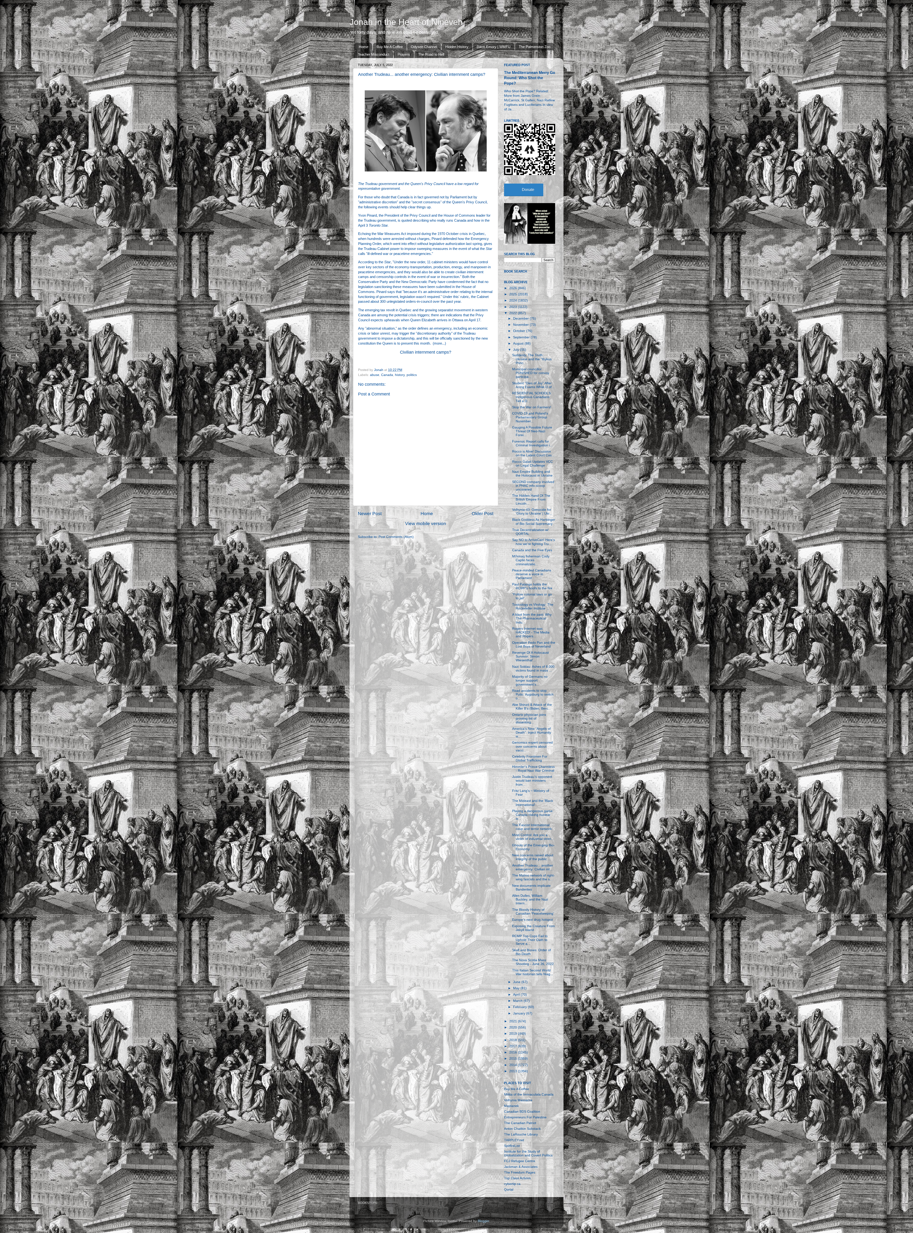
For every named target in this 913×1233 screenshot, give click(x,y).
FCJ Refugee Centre (519, 1161)
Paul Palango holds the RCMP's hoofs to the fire (532, 586)
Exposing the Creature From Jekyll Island (533, 928)
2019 (513, 1033)
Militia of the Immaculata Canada (529, 1094)
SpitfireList (512, 1146)
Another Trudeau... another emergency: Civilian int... (532, 867)
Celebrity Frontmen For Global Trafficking (529, 758)
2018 (513, 1040)
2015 (513, 1058)
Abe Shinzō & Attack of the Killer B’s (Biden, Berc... (532, 706)
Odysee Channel (424, 47)
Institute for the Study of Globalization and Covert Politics (528, 1153)
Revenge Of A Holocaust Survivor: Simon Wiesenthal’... (530, 656)
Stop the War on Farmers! (531, 407)
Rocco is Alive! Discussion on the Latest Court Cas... (533, 453)
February (520, 1007)
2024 (513, 300)
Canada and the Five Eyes (532, 550)
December (521, 318)
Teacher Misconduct (373, 54)
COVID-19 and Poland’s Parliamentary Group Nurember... (530, 417)
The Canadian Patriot (520, 1123)
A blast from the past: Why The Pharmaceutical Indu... (532, 618)
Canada (387, 375)
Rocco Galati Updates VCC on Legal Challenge (532, 463)
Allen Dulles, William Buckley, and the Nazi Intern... (530, 899)
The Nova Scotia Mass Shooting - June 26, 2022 (533, 962)
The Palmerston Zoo (534, 47)
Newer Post (370, 513)
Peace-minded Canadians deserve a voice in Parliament (531, 574)
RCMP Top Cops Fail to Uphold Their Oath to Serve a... (530, 939)
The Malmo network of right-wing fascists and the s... (533, 877)
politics (412, 375)
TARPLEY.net (514, 1140)
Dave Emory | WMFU (493, 47)
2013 (513, 1071)
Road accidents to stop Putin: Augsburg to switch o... (533, 694)
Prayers (404, 54)
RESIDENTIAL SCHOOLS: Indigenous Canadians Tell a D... (532, 397)
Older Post (482, 513)
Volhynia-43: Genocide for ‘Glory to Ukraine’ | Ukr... (532, 511)
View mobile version (425, 523)
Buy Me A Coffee (390, 47)
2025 (513, 294)
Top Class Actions (517, 1178)
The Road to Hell (431, 54)
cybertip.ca (512, 1184)
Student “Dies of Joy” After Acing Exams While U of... (533, 385)
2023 (513, 307)
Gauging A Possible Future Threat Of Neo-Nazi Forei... (532, 431)
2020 (513, 1027)
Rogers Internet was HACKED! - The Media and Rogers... (530, 632)
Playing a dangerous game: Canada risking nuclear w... (533, 814)
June (517, 982)
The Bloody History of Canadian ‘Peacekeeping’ (533, 911)
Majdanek (511, 1106)
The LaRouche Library (521, 1134)
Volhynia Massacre (518, 1100)
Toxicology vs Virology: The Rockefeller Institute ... (532, 606)
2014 (513, 1065)
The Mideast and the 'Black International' (532, 802)
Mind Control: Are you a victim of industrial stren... (533, 837)
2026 (513, 288)
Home (363, 47)
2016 (513, 1052)
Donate (528, 190)
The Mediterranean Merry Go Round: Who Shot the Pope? (529, 78)
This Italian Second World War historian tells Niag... (532, 972)
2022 (513, 313)
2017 (513, 1046)
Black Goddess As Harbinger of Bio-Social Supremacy (533, 521)
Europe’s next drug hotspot (532, 919)
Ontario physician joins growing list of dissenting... (529, 718)
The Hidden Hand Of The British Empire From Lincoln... (531, 499)
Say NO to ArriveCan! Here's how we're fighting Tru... (533, 542)
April (517, 994)
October (519, 331)
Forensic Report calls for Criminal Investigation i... (532, 443)
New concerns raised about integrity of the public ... (532, 857)
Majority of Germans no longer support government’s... (530, 680)
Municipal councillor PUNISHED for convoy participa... (530, 373)
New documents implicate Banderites (531, 887)
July (516, 349)
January (519, 1013)
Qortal (508, 1189)
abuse (374, 375)
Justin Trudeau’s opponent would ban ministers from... (532, 780)
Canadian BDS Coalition (522, 1111)
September (522, 337)
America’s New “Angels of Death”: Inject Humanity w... (531, 732)
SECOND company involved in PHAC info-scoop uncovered (533, 485)
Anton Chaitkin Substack (522, 1129)
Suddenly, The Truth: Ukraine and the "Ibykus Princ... (532, 359)
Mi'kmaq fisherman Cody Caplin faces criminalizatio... (530, 560)
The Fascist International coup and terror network (532, 827)
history (400, 375)
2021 (513, 1021)
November (521, 325)
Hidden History (456, 47)
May (516, 988)
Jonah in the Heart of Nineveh (406, 22)
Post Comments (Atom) (396, 537)
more (438, 343)
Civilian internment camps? (425, 352)
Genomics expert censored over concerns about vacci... (532, 746)
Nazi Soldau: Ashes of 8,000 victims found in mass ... (533, 668)
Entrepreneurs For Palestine (525, 1117)
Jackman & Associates (521, 1167)
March (518, 1001)
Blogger (483, 1221)
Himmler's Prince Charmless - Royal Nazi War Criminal (533, 768)
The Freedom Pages (519, 1172)
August (518, 343)
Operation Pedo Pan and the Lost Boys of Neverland (533, 644)
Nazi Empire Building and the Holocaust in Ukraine (532, 473)
